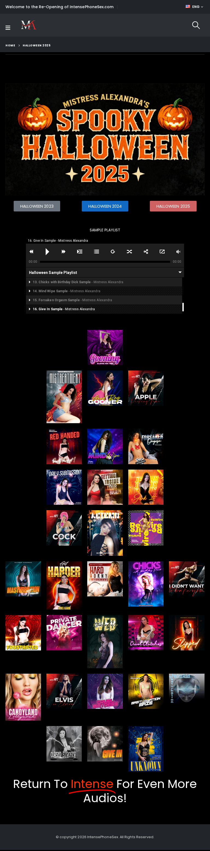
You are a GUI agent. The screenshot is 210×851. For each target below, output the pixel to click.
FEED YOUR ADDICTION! (144, 7)
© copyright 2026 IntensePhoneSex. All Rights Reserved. (105, 837)
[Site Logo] (28, 25)
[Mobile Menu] (7, 28)
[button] (196, 25)
